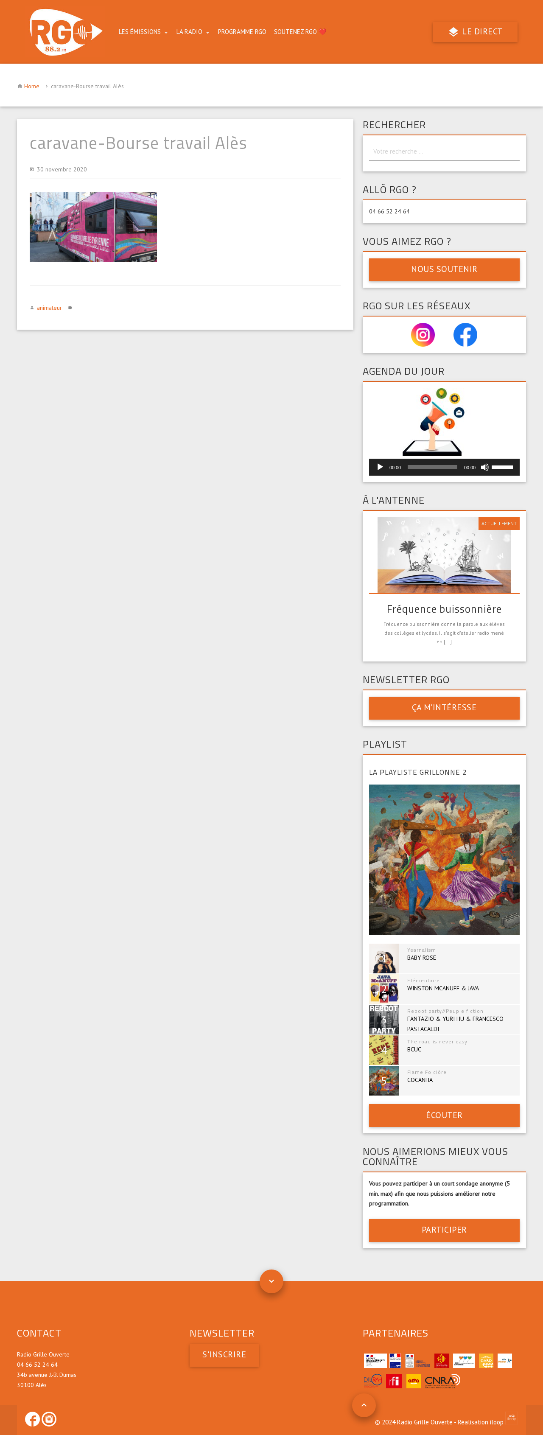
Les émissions (140, 32)
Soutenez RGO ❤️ (300, 32)
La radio (189, 32)
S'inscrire (224, 1354)
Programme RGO (242, 32)
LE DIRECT (481, 31)
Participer (444, 1229)
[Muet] (485, 467)
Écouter (444, 1115)
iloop (497, 1422)
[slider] (503, 466)
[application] (444, 467)
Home (31, 86)
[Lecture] (380, 467)
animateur (49, 307)
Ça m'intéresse (444, 707)
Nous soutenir (444, 269)
